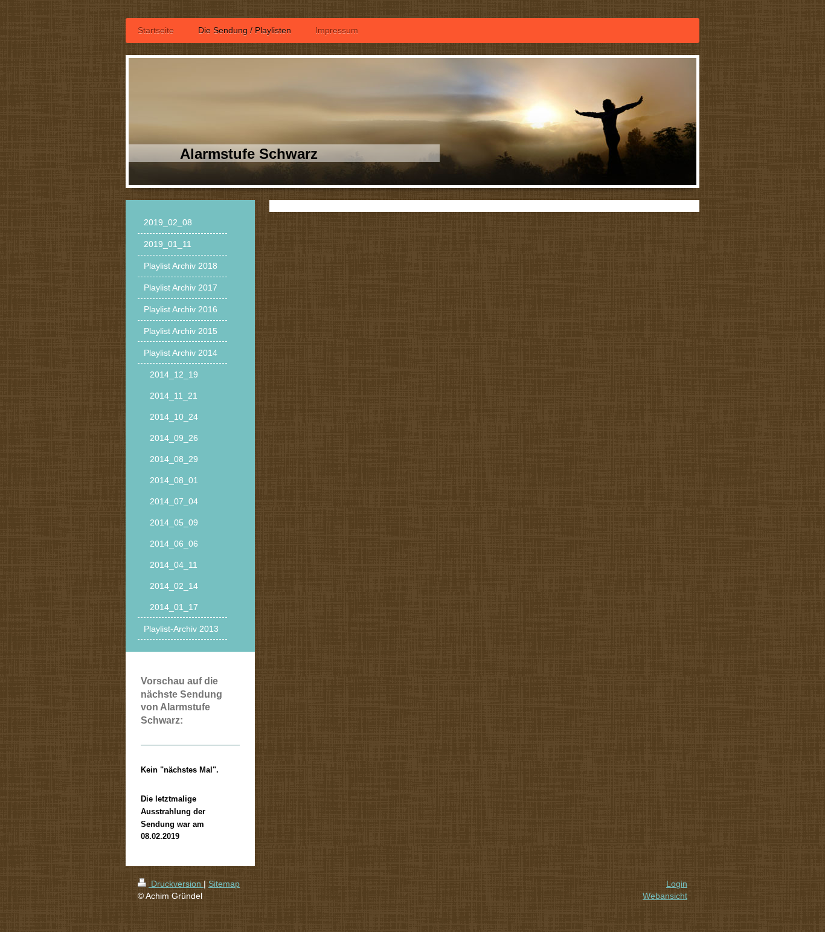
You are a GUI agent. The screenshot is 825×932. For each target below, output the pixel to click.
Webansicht (665, 896)
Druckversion (176, 884)
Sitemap (224, 884)
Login (676, 884)
